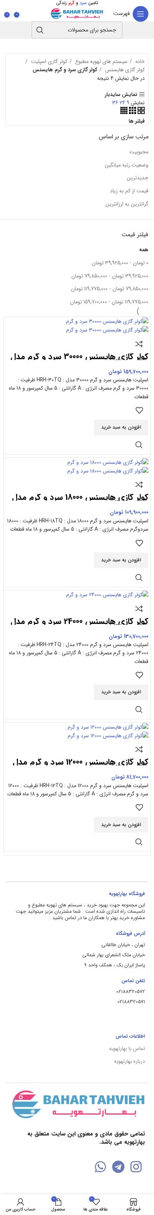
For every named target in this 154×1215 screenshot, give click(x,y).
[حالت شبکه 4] (123, 112)
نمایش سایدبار (121, 94)
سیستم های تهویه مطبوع (100, 61)
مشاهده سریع (139, 444)
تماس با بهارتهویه (127, 1048)
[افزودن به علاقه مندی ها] (139, 410)
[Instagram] (136, 1167)
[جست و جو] (40, 30)
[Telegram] (118, 1167)
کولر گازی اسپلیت (48, 61)
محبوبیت (138, 152)
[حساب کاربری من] (24, 13)
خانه (139, 61)
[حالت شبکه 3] (131, 112)
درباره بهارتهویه (129, 1061)
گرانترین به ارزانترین (126, 204)
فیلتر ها (137, 121)
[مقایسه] (139, 343)
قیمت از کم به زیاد (129, 191)
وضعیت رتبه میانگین (126, 165)
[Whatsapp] (101, 1167)
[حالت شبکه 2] (140, 112)
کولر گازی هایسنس (124, 70)
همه (143, 250)
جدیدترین (137, 178)
